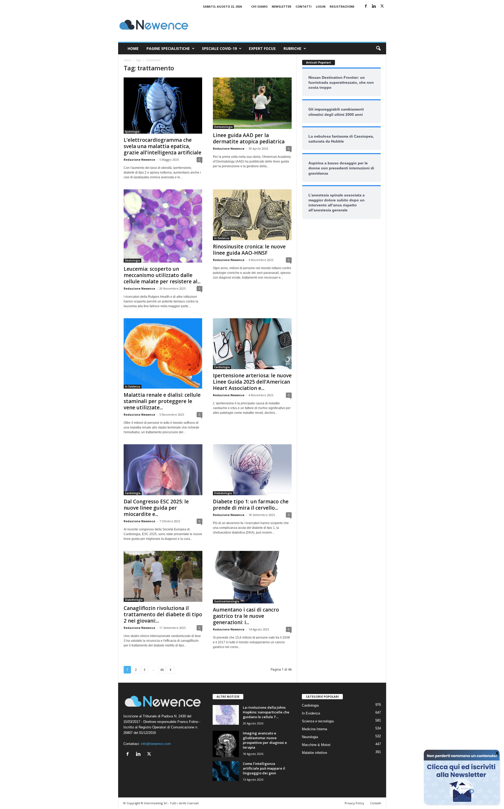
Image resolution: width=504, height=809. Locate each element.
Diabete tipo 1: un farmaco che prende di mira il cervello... (250, 504)
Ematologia (132, 260)
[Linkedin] (374, 6)
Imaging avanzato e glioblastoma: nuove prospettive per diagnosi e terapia (265, 740)
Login (321, 6)
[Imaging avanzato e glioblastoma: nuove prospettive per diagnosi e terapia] (226, 744)
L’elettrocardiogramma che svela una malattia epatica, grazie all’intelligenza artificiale (162, 146)
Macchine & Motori (316, 745)
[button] (378, 48)
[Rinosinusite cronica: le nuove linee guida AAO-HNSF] (252, 214)
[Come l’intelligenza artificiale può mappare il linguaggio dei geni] (226, 771)
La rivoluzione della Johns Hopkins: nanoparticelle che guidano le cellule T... (266, 712)
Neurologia (310, 737)
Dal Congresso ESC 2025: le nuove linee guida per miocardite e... (156, 508)
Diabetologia (223, 493)
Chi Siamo (259, 6)
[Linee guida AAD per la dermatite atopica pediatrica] (252, 103)
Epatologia (132, 131)
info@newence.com (156, 744)
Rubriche (292, 48)
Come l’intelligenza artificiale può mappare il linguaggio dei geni (264, 768)
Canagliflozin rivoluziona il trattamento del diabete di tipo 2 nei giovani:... (163, 614)
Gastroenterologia (226, 601)
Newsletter (281, 6)
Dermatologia (223, 127)
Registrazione (342, 6)
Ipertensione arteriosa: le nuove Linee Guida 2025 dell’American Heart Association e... (252, 382)
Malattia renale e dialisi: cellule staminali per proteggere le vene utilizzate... (162, 401)
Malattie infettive (314, 753)
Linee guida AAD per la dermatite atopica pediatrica (249, 138)
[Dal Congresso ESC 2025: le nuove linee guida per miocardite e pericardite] (163, 469)
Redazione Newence (139, 159)
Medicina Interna (314, 729)
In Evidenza (221, 238)
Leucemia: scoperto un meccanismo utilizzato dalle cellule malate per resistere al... (162, 275)
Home (133, 48)
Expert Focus (262, 48)
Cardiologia (222, 367)
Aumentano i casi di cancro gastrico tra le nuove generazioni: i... (246, 616)
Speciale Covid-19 (219, 48)
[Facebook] (366, 6)
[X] (382, 6)
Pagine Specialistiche (168, 48)
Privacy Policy (354, 803)
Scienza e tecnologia (318, 721)
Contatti (304, 6)
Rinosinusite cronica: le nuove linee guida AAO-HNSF (249, 249)
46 (162, 670)
